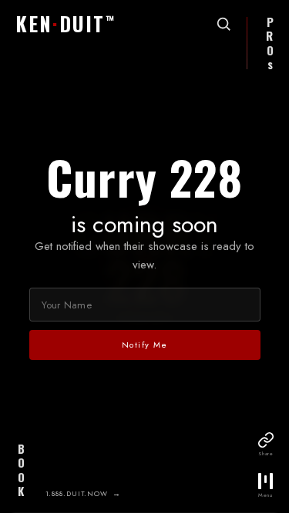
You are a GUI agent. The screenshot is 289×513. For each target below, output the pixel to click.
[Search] (223, 23)
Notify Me (145, 344)
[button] (65, 24)
